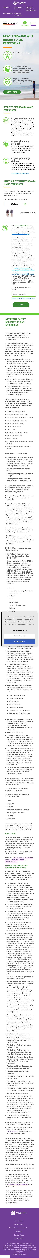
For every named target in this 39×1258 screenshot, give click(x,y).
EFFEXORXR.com (12, 1131)
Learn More (12, 92)
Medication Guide (8, 13)
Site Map (19, 1231)
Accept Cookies (19, 641)
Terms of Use (19, 1221)
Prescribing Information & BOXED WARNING (31, 8)
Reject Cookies (19, 636)
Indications (6, 7)
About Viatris (19, 1238)
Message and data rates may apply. (23, 298)
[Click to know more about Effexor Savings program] (24, 25)
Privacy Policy (19, 1224)
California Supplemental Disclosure (19, 1228)
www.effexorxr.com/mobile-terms (23, 274)
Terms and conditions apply (21, 234)
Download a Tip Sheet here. (20, 173)
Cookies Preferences (5, 1256)
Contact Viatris (19, 1235)
